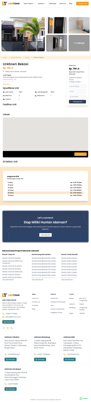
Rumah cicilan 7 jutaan (69, 272)
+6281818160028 (13, 354)
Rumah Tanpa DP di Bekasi (11, 258)
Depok (81, 304)
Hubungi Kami (82, 3)
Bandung (72, 308)
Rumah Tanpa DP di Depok (11, 269)
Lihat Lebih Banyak (8, 279)
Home (5, 57)
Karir (52, 305)
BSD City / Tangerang (83, 299)
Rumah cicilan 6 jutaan (69, 269)
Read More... (7, 84)
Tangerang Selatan (83, 309)
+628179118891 (12, 384)
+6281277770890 (11, 314)
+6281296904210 (72, 354)
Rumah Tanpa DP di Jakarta (12, 266)
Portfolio (35, 305)
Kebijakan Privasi (56, 313)
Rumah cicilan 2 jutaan (69, 258)
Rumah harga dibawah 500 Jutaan (44, 264)
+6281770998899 (43, 354)
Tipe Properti (28, 3)
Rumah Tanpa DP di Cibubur (12, 277)
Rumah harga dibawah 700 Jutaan (44, 269)
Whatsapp (9, 322)
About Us (63, 3)
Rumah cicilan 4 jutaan (69, 264)
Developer (52, 3)
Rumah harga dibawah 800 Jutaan (44, 272)
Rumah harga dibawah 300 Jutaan (44, 258)
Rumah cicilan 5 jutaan (69, 267)
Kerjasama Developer (58, 302)
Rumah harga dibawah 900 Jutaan (44, 275)
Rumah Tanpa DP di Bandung (12, 272)
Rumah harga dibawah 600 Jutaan (44, 267)
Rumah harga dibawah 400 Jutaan (44, 261)
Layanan (41, 3)
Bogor (71, 313)
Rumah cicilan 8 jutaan (69, 275)
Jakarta (72, 304)
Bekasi (71, 298)
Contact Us (36, 302)
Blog (70, 3)
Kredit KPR (54, 298)
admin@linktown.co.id (13, 317)
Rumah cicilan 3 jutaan (69, 261)
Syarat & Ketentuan (57, 309)
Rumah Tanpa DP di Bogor (11, 274)
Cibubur (82, 313)
